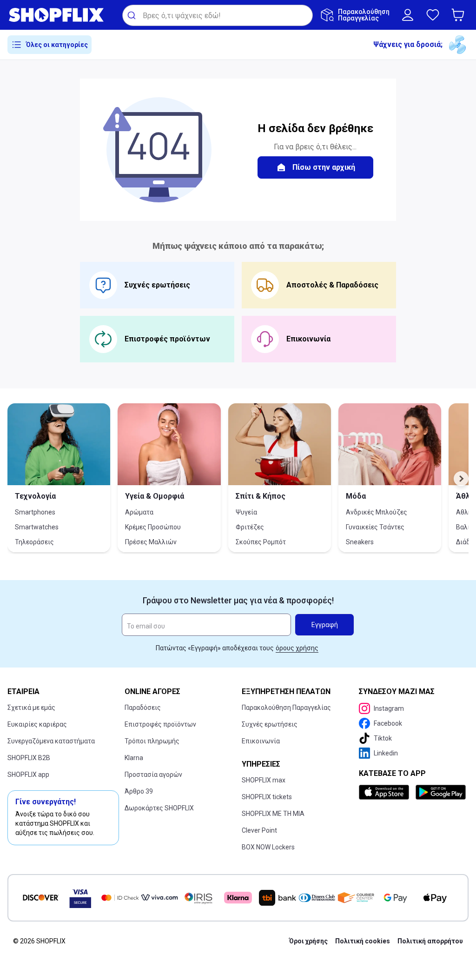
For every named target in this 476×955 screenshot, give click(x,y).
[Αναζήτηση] (133, 15)
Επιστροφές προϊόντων (160, 724)
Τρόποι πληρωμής (152, 741)
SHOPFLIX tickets (267, 797)
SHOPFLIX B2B (28, 757)
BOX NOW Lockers (268, 847)
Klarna (134, 757)
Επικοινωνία (261, 741)
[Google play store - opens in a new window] (440, 792)
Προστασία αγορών (153, 774)
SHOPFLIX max (263, 780)
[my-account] (408, 15)
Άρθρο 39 (139, 791)
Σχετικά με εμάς (31, 707)
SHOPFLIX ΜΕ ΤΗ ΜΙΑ (273, 813)
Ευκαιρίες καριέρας (37, 724)
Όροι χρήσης (308, 941)
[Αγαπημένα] (433, 15)
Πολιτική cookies (362, 941)
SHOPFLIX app (28, 774)
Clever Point (259, 830)
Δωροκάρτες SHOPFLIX (159, 808)
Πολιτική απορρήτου (430, 941)
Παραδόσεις (143, 707)
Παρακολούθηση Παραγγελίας (286, 707)
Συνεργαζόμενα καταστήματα (51, 741)
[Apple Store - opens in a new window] (385, 792)
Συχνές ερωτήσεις (270, 724)
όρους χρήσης (297, 648)
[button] (460, 15)
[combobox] (217, 15)
